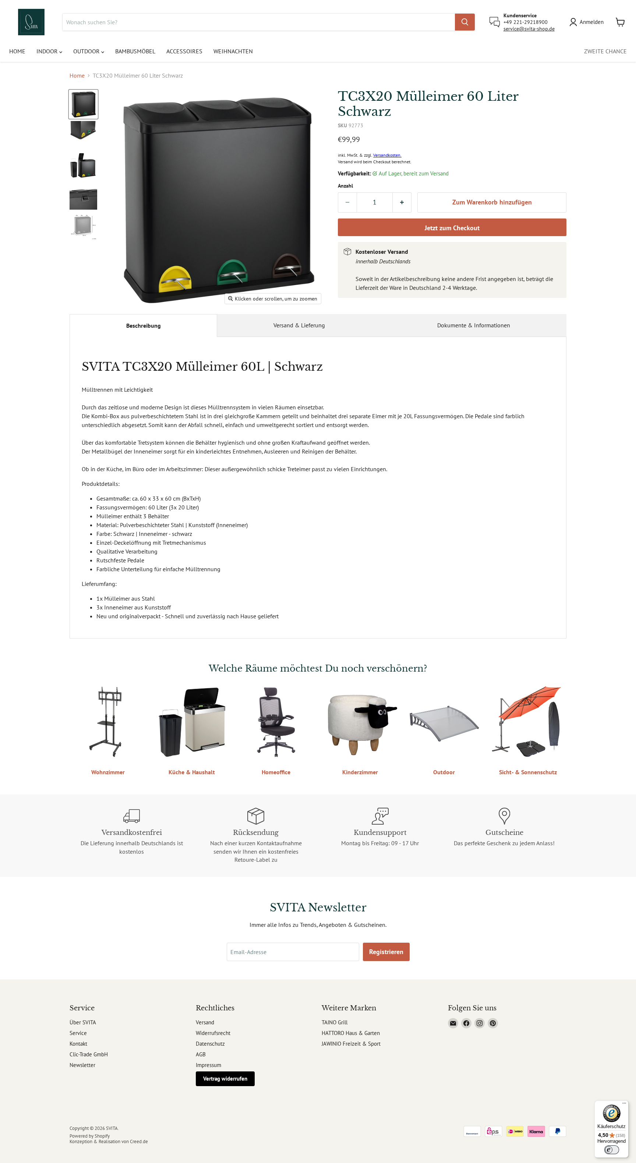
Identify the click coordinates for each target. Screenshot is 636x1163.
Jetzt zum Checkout (452, 228)
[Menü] (624, 1104)
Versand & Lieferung (299, 325)
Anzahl (345, 186)
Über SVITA (83, 1022)
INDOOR (47, 51)
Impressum (208, 1064)
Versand (205, 1022)
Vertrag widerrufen (225, 1078)
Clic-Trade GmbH (89, 1054)
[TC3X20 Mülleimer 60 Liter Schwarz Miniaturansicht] (83, 104)
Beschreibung (143, 325)
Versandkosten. (387, 155)
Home (77, 75)
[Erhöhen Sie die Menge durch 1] (402, 202)
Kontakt (78, 1043)
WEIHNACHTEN (233, 51)
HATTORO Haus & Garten (351, 1032)
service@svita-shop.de (529, 28)
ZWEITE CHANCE (605, 51)
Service (78, 1032)
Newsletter (82, 1064)
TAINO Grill (334, 1022)
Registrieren (386, 951)
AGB (201, 1054)
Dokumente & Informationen (473, 325)
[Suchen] (465, 22)
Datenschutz (210, 1043)
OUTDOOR (87, 51)
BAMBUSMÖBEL (135, 51)
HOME (17, 51)
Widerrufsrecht (213, 1032)
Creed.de (139, 1141)
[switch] (611, 1149)
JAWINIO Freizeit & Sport (351, 1043)
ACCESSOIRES (184, 51)
